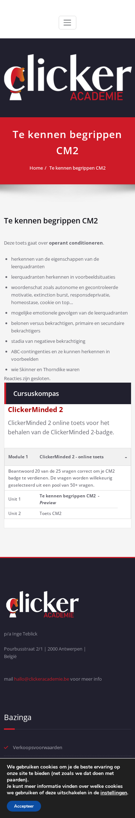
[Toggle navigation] (67, 22)
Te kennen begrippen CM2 (77, 168)
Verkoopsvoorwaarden (37, 747)
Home (36, 168)
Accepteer (24, 806)
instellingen (113, 793)
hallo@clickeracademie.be (41, 679)
